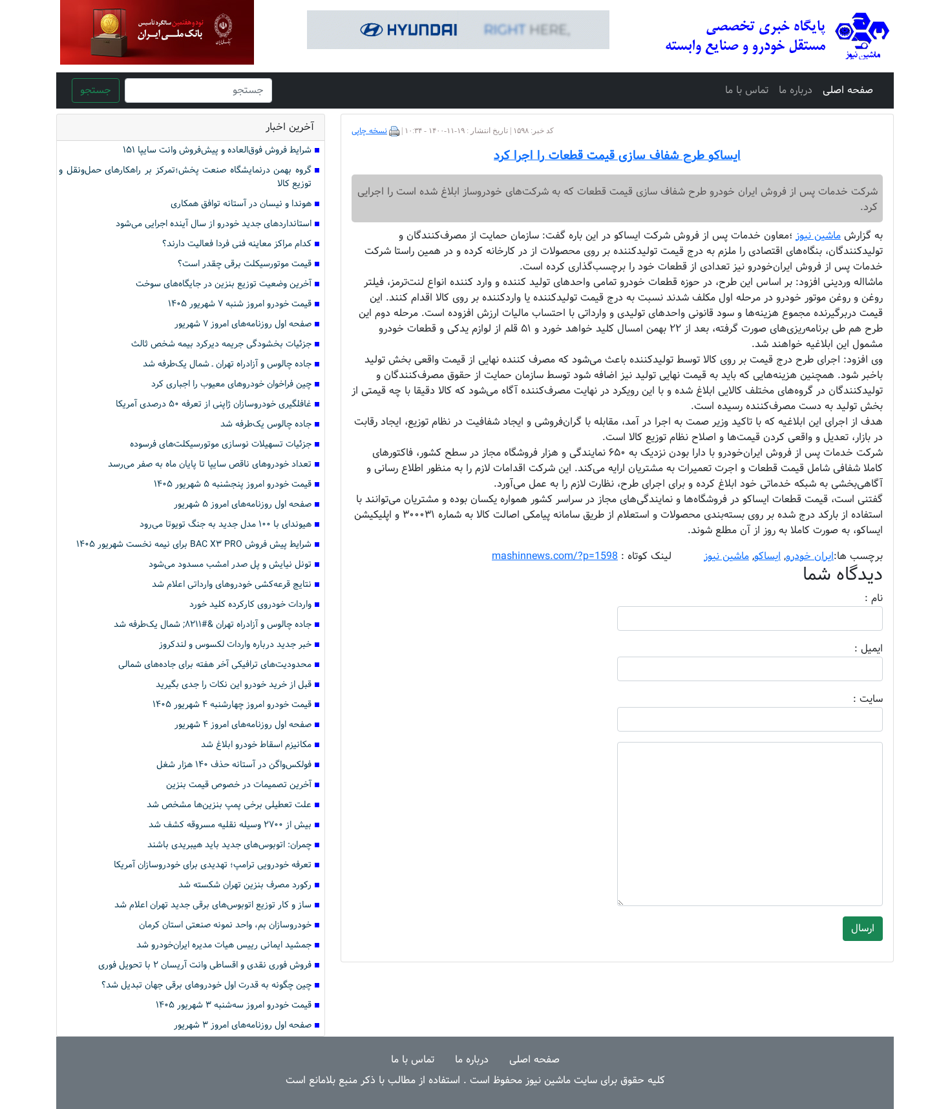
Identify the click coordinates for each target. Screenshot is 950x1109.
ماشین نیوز (726, 556)
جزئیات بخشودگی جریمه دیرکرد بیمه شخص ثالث (221, 344)
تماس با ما (746, 90)
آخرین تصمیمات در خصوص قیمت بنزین (238, 784)
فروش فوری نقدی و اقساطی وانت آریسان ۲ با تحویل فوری (204, 965)
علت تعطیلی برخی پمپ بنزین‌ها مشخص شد (229, 804)
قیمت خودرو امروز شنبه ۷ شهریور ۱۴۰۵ (239, 304)
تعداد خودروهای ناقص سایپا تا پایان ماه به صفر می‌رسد (209, 464)
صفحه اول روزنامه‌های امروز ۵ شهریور (242, 504)
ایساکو (767, 556)
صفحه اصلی (848, 90)
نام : (854, 598)
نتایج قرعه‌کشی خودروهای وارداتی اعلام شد (231, 584)
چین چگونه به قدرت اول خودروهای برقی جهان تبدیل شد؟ (206, 985)
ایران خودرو (810, 556)
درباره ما (795, 90)
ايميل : (853, 649)
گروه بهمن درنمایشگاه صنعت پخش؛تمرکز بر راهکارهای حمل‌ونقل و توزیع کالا (185, 177)
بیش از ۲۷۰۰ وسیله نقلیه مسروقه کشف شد (230, 825)
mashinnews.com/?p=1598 (555, 556)
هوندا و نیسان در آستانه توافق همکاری (241, 203)
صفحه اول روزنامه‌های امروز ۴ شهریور (242, 724)
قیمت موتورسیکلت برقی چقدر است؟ (244, 264)
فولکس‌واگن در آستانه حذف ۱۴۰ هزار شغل (233, 764)
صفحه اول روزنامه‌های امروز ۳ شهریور (242, 1025)
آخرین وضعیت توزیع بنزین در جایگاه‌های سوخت (223, 284)
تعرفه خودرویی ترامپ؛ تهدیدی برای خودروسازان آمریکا (212, 865)
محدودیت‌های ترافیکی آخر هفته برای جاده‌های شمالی (214, 664)
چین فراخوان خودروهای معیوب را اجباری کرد (231, 384)
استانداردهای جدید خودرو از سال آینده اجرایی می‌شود (213, 224)
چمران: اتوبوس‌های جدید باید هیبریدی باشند (229, 845)
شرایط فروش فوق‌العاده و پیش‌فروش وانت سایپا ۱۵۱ (217, 150)
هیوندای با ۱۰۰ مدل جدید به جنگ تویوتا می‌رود (225, 524)
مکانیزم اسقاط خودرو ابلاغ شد (256, 744)
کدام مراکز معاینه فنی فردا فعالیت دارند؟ (236, 244)
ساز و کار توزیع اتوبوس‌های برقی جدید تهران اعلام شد (212, 905)
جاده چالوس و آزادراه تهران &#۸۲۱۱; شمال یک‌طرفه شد (212, 624)
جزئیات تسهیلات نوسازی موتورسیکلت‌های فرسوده (220, 444)
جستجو (95, 90)
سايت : (854, 699)
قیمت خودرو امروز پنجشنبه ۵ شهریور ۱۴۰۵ (232, 484)
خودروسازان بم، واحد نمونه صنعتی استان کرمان (225, 925)
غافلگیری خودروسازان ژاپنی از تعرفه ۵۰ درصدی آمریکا (213, 404)
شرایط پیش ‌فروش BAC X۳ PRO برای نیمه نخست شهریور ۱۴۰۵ (193, 544)
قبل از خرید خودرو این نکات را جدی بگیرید (233, 684)
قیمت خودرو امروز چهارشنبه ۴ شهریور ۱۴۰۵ (232, 704)
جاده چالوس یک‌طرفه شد (265, 424)
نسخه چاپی (369, 131)
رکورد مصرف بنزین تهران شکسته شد (244, 885)
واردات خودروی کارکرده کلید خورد (250, 604)
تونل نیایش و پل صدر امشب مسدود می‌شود (230, 564)
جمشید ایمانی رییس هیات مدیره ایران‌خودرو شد (223, 945)
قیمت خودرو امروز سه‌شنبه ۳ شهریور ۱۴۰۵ (233, 1005)
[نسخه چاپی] (394, 131)
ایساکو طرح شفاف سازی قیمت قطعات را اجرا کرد (617, 155)
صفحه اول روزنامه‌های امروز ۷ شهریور (242, 324)
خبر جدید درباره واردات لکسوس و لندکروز (235, 644)
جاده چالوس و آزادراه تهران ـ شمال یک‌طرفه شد (227, 364)
